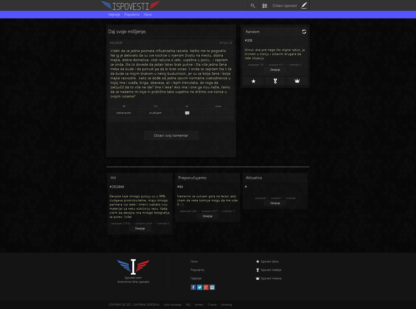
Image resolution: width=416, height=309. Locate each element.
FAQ (188, 304)
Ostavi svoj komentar (171, 135)
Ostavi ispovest (285, 5)
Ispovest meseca (271, 278)
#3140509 (116, 42)
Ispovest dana (269, 261)
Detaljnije (275, 69)
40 (187, 106)
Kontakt (199, 304)
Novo (148, 14)
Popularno (132, 14)
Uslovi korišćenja (172, 304)
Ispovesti (132, 5)
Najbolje (114, 14)
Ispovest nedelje (271, 270)
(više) (128, 217)
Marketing (226, 304)
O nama (212, 304)
